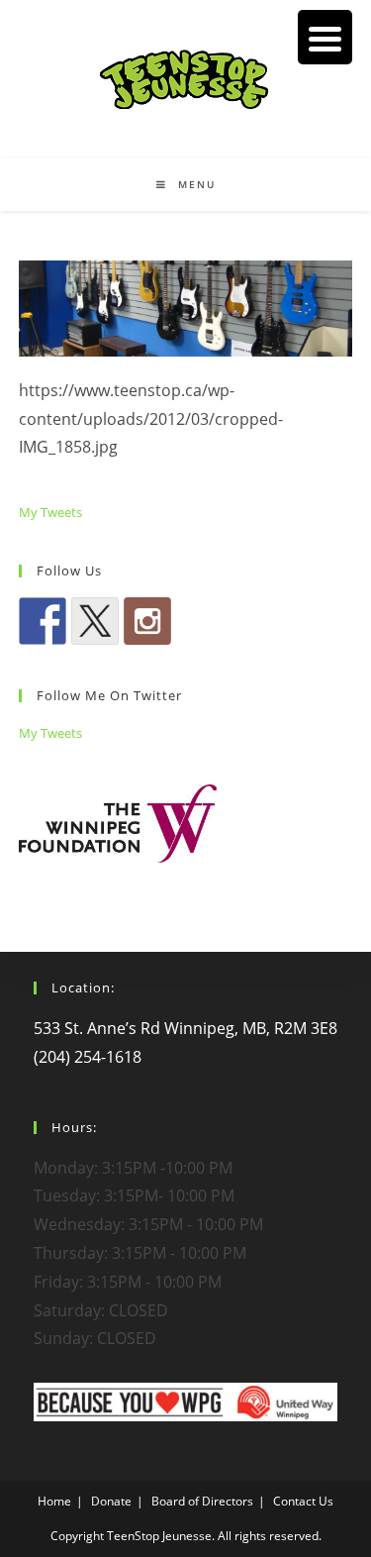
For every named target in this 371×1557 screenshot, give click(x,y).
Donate (111, 1501)
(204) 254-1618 (87, 1057)
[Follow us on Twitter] (95, 621)
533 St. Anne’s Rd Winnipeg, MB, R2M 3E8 (185, 1028)
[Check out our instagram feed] (147, 621)
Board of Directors (202, 1501)
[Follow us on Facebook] (42, 621)
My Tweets (50, 512)
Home (54, 1501)
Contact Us (303, 1501)
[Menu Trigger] (325, 37)
